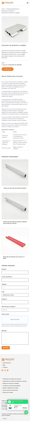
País (3, 291)
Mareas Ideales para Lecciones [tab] (12, 76)
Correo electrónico (7, 276)
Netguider (8, 415)
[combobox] (3, 287)
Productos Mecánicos (13, 9)
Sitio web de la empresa (8, 306)
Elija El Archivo (15, 319)
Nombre (4, 269)
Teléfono (4, 284)
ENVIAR (5, 347)
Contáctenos (7, 69)
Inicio (3, 9)
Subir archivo (5, 314)
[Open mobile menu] (27, 2)
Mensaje (4, 330)
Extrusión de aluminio (8, 11)
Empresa (4, 299)
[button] (26, 18)
